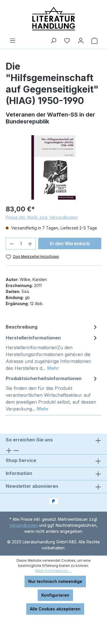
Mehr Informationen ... (53, 571)
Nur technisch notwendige (55, 581)
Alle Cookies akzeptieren (55, 608)
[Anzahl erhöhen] (30, 243)
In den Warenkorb (70, 243)
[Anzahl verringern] (12, 243)
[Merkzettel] (67, 40)
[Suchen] (53, 40)
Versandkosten (23, 525)
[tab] (52, 326)
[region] (53, 167)
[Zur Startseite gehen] (53, 18)
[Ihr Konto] (81, 40)
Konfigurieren (55, 595)
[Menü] (12, 40)
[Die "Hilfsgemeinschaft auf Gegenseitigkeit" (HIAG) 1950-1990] (53, 167)
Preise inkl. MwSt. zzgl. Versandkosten (42, 217)
